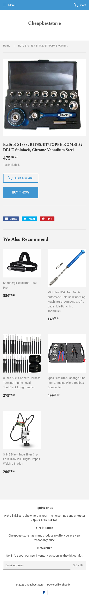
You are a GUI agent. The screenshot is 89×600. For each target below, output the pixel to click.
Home (6, 45)
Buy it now (20, 192)
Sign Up (78, 565)
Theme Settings (58, 515)
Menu (12, 5)
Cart (83, 5)
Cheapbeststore (44, 23)
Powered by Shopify (58, 584)
